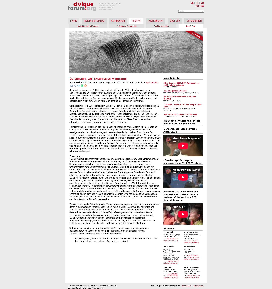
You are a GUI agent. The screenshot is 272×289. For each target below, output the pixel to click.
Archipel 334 (152, 82)
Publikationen (155, 20)
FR (197, 2)
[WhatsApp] (82, 85)
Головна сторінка (94, 20)
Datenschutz (198, 286)
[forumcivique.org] (94, 13)
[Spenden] (193, 36)
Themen (136, 20)
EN (202, 2)
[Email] (72, 85)
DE (192, 2)
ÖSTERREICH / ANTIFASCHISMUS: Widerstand (97, 78)
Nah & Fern (190, 26)
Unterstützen (194, 20)
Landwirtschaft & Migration (88, 26)
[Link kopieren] (85, 85)
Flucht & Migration (161, 26)
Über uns (175, 20)
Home (73, 20)
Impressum (186, 286)
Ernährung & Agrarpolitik (126, 26)
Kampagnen (118, 20)
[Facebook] (75, 85)
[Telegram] (78, 85)
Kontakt (200, 5)
